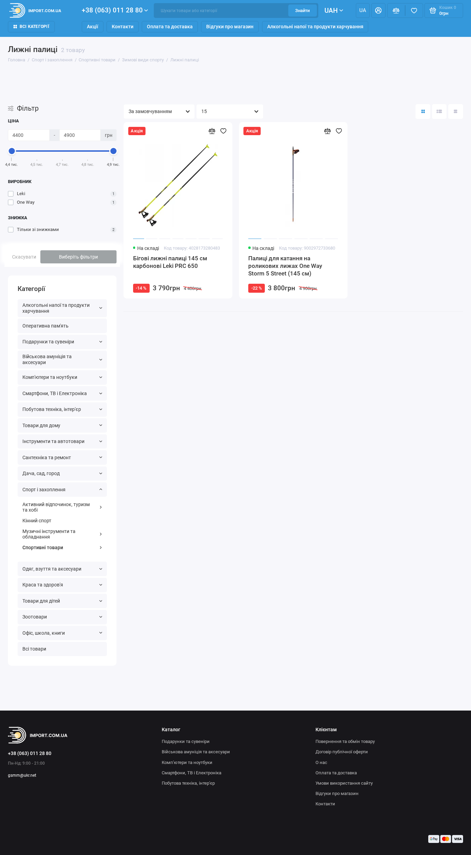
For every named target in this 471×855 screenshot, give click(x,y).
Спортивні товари (42, 547)
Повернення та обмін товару (345, 741)
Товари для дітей (41, 601)
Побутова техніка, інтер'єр (51, 409)
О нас (321, 762)
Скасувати (24, 257)
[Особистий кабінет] (378, 10)
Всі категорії (34, 26)
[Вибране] (414, 10)
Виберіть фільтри (78, 257)
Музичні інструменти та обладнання (49, 534)
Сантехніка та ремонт (46, 457)
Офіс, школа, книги (43, 633)
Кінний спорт (36, 520)
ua (362, 10)
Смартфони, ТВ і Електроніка (54, 393)
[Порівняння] (396, 10)
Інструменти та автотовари (53, 441)
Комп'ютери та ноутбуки (49, 377)
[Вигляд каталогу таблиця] (455, 111)
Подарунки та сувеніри (48, 341)
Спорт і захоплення (44, 489)
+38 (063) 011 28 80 (112, 10)
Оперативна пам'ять (45, 326)
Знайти (302, 10)
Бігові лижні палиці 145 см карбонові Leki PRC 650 (170, 262)
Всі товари (34, 649)
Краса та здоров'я (42, 584)
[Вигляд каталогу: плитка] (422, 111)
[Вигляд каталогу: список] (439, 111)
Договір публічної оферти (341, 751)
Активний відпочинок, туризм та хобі (56, 507)
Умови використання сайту (344, 783)
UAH (331, 10)
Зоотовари (34, 617)
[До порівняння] (212, 131)
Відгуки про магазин (229, 26)
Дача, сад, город (41, 473)
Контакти (122, 26)
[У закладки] (223, 131)
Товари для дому (41, 425)
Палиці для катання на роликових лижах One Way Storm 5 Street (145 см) (285, 266)
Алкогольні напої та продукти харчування (315, 26)
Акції (92, 26)
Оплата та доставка (170, 26)
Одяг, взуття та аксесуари (51, 569)
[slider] (12, 151)
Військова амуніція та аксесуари (47, 359)
